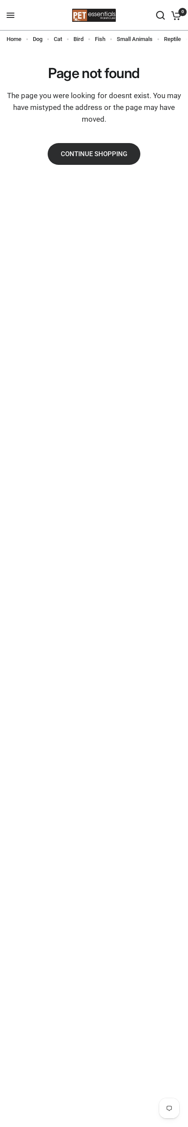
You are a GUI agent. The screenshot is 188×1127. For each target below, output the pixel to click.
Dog (37, 39)
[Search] (160, 15)
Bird (78, 39)
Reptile (172, 39)
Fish (100, 39)
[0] (174, 15)
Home (14, 39)
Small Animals (135, 39)
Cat (58, 39)
